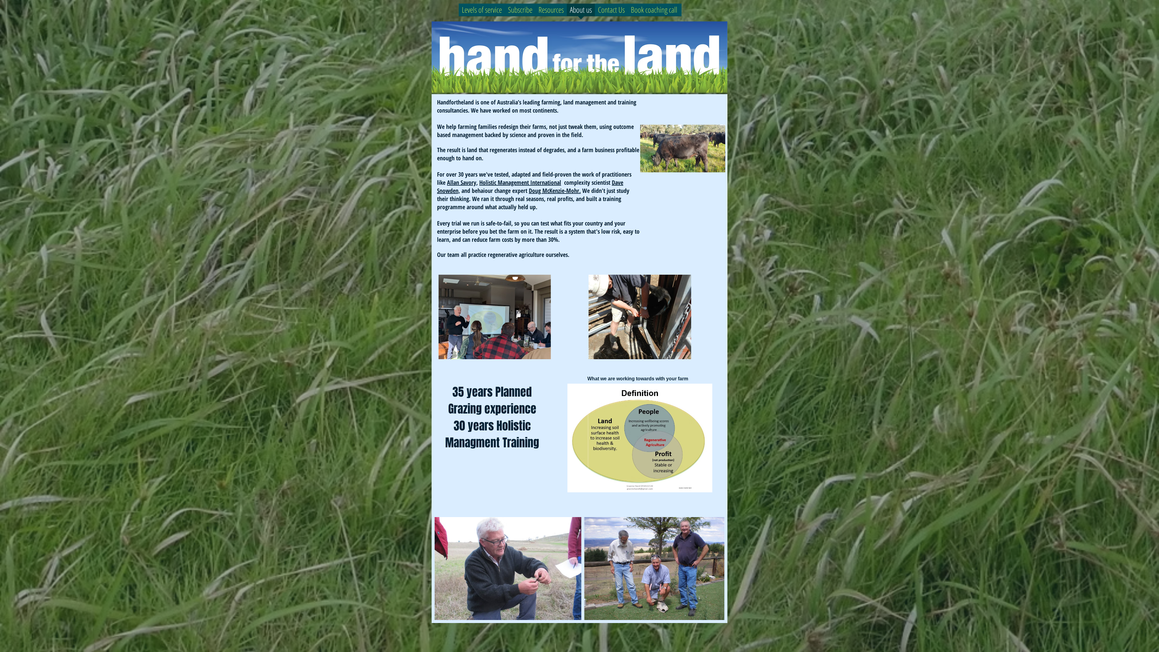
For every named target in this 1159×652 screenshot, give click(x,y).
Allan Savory (461, 182)
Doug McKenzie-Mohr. (555, 191)
